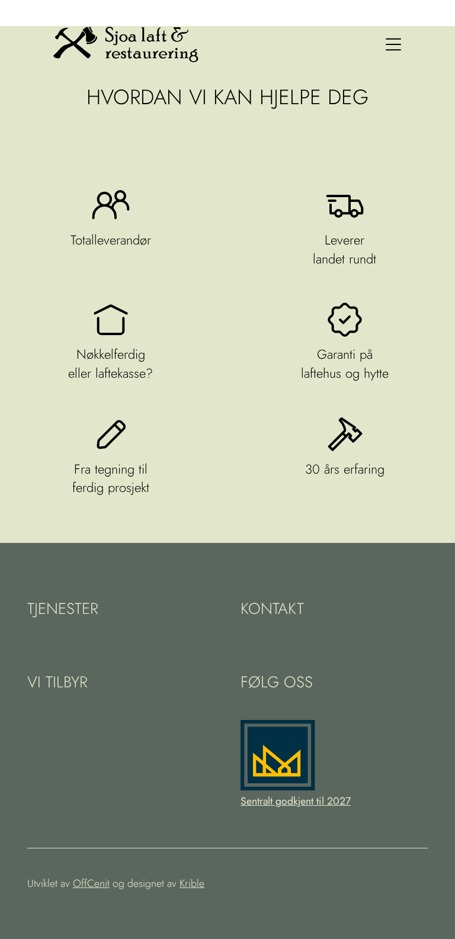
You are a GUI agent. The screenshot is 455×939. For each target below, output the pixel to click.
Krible (192, 883)
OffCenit (91, 883)
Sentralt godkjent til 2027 (296, 801)
